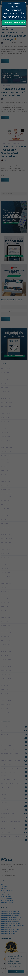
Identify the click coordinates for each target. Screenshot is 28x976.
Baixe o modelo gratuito (14, 22)
